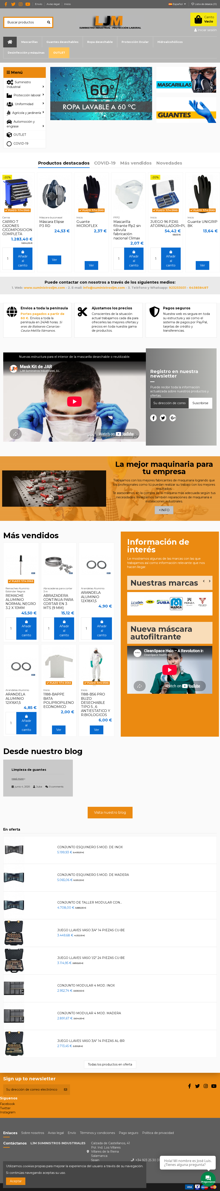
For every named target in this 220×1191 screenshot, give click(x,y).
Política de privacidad (158, 1133)
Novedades (169, 163)
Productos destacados (64, 163)
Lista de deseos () (205, 4)
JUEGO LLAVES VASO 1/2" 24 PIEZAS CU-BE (91, 958)
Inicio (67, 4)
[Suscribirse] (65, 1089)
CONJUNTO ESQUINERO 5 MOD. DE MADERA (93, 875)
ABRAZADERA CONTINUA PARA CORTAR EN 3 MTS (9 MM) (58, 602)
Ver (54, 260)
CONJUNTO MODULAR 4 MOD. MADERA (89, 1013)
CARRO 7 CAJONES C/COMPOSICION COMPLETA (17, 228)
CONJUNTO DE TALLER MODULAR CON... (89, 902)
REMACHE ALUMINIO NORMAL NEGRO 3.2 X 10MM (21, 602)
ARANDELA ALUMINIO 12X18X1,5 (91, 597)
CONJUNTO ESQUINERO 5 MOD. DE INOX (90, 847)
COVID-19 (105, 163)
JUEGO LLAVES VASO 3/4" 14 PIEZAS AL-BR (91, 1041)
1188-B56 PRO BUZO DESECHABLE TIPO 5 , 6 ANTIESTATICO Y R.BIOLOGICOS (95, 704)
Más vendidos (136, 163)
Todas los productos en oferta (110, 1064)
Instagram (7, 1112)
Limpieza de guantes (29, 770)
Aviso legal (53, 4)
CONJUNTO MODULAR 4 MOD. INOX (86, 985)
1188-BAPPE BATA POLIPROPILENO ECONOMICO (58, 700)
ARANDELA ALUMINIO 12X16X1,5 (15, 698)
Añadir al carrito (23, 260)
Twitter (5, 1108)
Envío (39, 4)
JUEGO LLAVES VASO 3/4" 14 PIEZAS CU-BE (91, 930)
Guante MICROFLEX (87, 224)
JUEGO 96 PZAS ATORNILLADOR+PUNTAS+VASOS (179, 224)
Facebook (7, 1104)
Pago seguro (128, 1133)
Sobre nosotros (32, 1133)
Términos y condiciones (97, 1133)
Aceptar (16, 1181)
